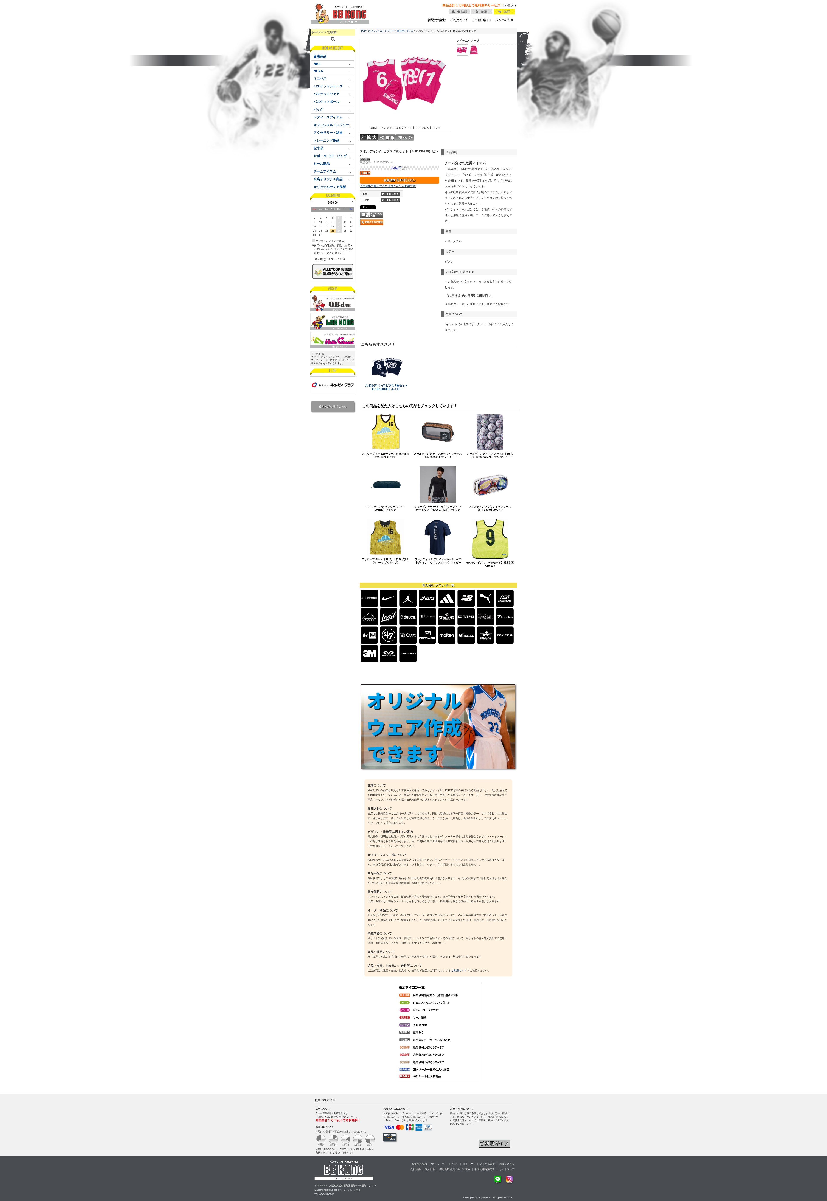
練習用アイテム (405, 31)
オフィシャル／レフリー (381, 31)
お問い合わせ (507, 1163)
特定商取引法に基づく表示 (454, 1169)
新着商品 (320, 56)
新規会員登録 (419, 1163)
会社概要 (415, 1169)
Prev (312, 202)
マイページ (437, 1163)
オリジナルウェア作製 (330, 187)
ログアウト (469, 1163)
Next (352, 202)
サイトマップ (507, 1169)
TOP (363, 31)
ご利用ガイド (458, 970)
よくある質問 (487, 1163)
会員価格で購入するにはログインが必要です (388, 186)
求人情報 (430, 1169)
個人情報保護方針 (484, 1169)
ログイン (453, 1163)
